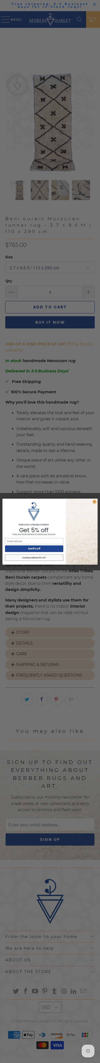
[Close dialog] (94, 501)
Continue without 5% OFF (34, 557)
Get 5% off (34, 548)
